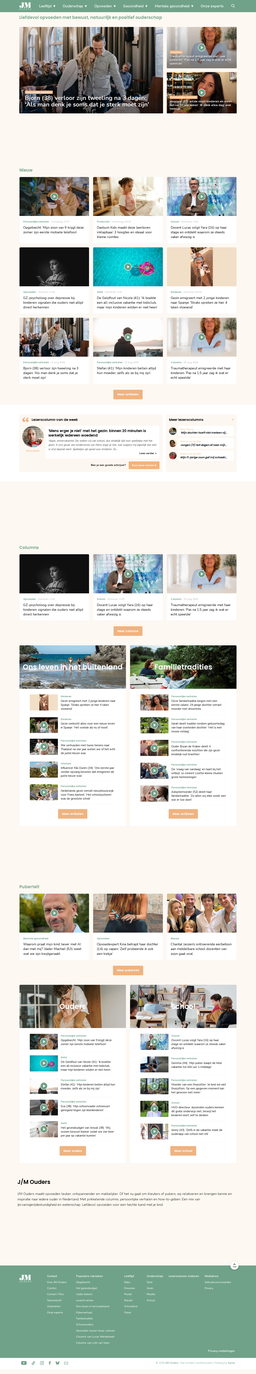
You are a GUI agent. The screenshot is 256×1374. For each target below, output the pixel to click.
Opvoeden (103, 6)
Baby (127, 1282)
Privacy (209, 1288)
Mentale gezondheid (172, 6)
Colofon (51, 1288)
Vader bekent (84, 1294)
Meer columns (128, 631)
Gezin (150, 1288)
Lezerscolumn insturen (184, 1276)
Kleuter (128, 1300)
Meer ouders (73, 1151)
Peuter (128, 1294)
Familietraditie (84, 1318)
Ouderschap (73, 6)
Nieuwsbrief (54, 1300)
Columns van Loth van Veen (92, 1343)
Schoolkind (130, 1306)
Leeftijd (45, 6)
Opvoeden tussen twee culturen (95, 1330)
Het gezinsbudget (86, 1288)
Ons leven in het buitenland (92, 1306)
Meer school (183, 1151)
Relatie (151, 1294)
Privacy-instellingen (221, 1351)
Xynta (231, 1363)
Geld (149, 1282)
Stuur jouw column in (144, 465)
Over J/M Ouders (57, 1282)
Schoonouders (84, 1324)
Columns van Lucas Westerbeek (95, 1336)
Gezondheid (133, 6)
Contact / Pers (55, 1294)
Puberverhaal (84, 1312)
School (151, 1300)
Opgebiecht (83, 1282)
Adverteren (54, 1306)
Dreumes (129, 1288)
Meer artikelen (128, 394)
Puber (127, 1312)
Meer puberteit (128, 970)
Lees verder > (147, 453)
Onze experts (212, 6)
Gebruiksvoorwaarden (218, 1282)
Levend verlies (84, 1300)
